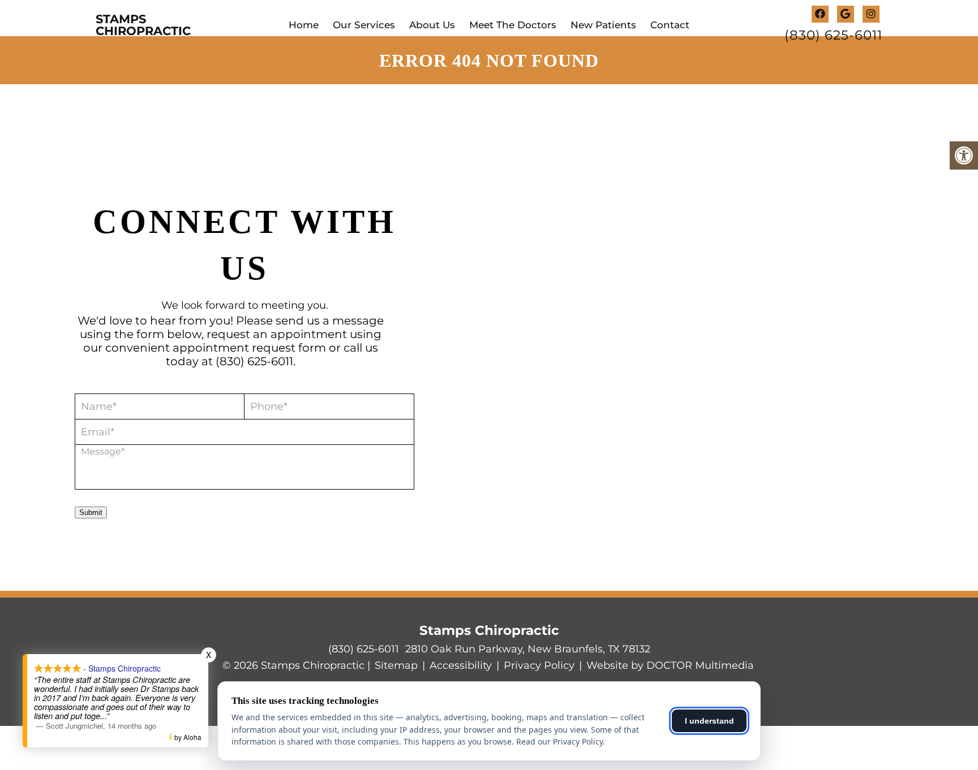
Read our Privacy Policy (559, 741)
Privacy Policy (539, 665)
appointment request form (249, 347)
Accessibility (461, 665)
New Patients (603, 25)
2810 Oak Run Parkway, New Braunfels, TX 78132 (527, 649)
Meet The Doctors (512, 25)
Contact (669, 25)
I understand (709, 720)
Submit (90, 512)
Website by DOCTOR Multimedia (670, 665)
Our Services (364, 25)
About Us (432, 25)
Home (304, 25)
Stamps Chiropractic (143, 25)
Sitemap (396, 665)
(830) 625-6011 (833, 35)
